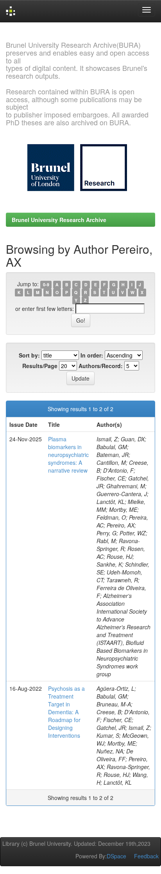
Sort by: (29, 355)
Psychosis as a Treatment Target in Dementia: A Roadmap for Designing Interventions (66, 711)
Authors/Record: (101, 366)
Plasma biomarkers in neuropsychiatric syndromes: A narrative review (68, 454)
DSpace (116, 856)
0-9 (46, 284)
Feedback (146, 856)
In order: (91, 355)
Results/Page (39, 366)
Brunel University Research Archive (59, 220)
